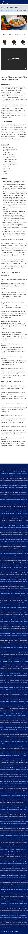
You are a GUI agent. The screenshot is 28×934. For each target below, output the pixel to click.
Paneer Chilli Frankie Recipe (11, 633)
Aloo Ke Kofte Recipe (17, 595)
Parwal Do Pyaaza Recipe (9, 605)
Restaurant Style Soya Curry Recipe (4, 586)
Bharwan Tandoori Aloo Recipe (12, 743)
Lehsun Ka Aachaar (8, 595)
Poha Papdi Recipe (6, 558)
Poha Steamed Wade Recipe (21, 626)
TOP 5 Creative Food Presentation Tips (4, 896)
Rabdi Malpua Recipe (22, 628)
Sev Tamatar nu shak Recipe (13, 673)
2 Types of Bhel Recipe (20, 642)
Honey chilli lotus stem (17, 574)
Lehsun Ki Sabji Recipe (2, 548)
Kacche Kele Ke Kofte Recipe (19, 581)
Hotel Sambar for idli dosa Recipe (14, 706)
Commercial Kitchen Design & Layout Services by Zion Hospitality (8, 800)
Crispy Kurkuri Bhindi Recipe (3, 748)
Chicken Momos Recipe (23, 755)
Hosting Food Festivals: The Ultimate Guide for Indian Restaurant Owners (8, 870)
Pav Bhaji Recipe (10, 668)
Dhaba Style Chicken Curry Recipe (16, 722)
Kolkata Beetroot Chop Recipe (5, 520)
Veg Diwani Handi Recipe (21, 706)
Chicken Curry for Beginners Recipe (19, 729)
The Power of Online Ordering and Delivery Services (13, 910)
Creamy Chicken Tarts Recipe (8, 750)
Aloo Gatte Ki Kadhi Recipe (5, 565)
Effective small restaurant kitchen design (4, 901)
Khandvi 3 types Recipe (20, 654)
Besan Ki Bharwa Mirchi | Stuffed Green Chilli (20, 586)
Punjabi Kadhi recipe (16, 661)
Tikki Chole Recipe (20, 635)
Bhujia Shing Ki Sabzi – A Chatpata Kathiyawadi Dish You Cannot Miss (13, 473)
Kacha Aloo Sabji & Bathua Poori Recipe (10, 548)
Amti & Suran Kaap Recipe (7, 508)
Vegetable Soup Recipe (12, 565)
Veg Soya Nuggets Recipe (13, 562)
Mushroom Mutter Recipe (12, 687)
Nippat (21, 574)
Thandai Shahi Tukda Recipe (4, 666)
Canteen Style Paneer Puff (11, 511)
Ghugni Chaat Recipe (2, 518)
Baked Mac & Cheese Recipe (15, 762)
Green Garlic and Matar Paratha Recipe (23, 501)
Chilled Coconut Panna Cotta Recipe (15, 753)
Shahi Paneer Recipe (2, 774)
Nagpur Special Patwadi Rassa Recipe (19, 534)
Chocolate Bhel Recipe (8, 753)
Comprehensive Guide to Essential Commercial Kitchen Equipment (17, 901)
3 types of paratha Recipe (20, 673)
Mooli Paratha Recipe (16, 689)
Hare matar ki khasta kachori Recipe (14, 708)
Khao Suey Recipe (12, 701)
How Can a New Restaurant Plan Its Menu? (7, 917)
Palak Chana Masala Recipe (18, 511)
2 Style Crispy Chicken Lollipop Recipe (5, 741)
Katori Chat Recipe (18, 619)
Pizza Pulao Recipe (20, 640)
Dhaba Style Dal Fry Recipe (8, 722)
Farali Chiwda (9, 626)
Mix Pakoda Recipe (22, 689)
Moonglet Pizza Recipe (18, 687)
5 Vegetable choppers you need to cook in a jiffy (8, 924)
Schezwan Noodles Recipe (20, 675)
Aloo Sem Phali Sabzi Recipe (19, 548)
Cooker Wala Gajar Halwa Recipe (20, 553)
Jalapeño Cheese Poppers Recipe (11, 527)
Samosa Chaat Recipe (18, 527)
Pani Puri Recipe (22, 680)
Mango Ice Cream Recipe (10, 696)
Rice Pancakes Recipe (6, 649)
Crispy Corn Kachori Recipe (21, 748)
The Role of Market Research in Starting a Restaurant (6, 861)
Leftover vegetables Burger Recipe (4, 699)
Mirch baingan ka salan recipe (3, 661)
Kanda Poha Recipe (20, 703)
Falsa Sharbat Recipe (18, 788)
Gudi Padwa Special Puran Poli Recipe (13, 663)
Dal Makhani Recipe (13, 769)
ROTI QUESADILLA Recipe (13, 741)
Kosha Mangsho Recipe (17, 699)
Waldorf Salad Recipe (6, 776)
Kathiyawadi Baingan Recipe (17, 555)
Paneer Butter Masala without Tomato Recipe (5, 640)
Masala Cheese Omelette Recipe (14, 694)
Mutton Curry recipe (19, 793)
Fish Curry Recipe (23, 713)
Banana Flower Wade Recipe (19, 515)
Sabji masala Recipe (12, 649)
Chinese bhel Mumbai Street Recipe (10, 727)
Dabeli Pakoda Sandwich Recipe (20, 520)
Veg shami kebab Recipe (21, 668)
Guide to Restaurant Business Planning (6, 868)
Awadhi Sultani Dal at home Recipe (17, 546)
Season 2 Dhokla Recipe (6, 675)
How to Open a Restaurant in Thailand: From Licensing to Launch (12, 835)
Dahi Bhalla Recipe (9, 628)
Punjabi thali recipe (19, 659)
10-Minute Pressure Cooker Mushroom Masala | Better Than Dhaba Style (20, 480)
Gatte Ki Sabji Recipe (4, 511)
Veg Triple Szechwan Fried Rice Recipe (15, 609)
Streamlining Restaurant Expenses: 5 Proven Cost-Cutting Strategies (13, 884)
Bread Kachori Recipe (15, 668)
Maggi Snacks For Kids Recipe (24, 652)
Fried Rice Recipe (6, 713)
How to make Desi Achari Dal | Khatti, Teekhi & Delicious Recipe (16, 487)
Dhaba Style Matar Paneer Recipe (7, 506)
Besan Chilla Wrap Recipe (3, 762)
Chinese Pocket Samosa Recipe (3, 525)
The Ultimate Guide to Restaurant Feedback (20, 891)
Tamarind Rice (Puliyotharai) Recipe (19, 602)
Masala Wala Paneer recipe (21, 663)
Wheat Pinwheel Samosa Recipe (13, 642)
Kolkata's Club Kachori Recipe (19, 539)
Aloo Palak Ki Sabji (3, 595)
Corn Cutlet (12, 572)
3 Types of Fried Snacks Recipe (15, 628)
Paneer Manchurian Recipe (13, 682)
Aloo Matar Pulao (9, 579)
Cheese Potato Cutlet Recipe (9, 790)
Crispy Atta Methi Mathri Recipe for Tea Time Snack (21, 558)
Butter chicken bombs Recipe (5, 734)
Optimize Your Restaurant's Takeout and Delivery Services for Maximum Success (9, 877)
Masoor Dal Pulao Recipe (11, 534)
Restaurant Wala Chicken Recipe (7, 600)
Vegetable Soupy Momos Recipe (20, 741)
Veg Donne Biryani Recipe (14, 607)
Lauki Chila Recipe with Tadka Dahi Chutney (13, 560)
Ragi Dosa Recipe (21, 621)
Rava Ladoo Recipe (7, 647)
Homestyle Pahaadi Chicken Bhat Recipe (21, 743)
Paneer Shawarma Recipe (16, 621)
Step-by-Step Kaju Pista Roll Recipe (12, 793)
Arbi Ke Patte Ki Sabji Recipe (19, 513)
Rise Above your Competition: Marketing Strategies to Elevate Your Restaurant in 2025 (12, 856)
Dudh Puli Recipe (24, 546)
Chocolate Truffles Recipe (3, 781)
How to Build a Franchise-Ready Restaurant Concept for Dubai (19, 804)
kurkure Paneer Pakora (4, 581)
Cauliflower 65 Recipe (18, 565)
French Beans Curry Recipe (25, 527)
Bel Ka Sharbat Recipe (3, 593)
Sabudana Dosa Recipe (2, 588)
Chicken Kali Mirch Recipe (3, 757)
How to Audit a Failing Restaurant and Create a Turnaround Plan (14, 802)
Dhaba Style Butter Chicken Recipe (8, 621)
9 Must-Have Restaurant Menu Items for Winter (13, 854)
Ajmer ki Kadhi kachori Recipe (16, 605)
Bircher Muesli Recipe (13, 760)
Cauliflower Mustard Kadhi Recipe (14, 501)
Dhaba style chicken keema (10, 652)
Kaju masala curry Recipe (10, 661)
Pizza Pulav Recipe (23, 666)
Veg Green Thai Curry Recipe (14, 640)
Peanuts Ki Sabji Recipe (15, 567)
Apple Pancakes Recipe (5, 619)
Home (2, 10)
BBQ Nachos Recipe (9, 762)
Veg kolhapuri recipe (6, 743)
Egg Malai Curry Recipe (5, 633)
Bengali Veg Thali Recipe (14, 654)
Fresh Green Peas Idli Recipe (7, 553)
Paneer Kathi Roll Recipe (19, 682)
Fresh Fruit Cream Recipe (11, 602)
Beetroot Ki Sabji (13, 614)
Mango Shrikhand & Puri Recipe (24, 593)
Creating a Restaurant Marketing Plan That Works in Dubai (17, 814)
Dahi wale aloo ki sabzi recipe (12, 656)
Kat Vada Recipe (13, 515)
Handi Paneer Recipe (8, 774)
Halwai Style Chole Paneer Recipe (22, 492)
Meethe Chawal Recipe (2, 499)
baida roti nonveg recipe (11, 736)
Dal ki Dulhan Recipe (24, 659)
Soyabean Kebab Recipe (23, 609)
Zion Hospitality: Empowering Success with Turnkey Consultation (20, 917)
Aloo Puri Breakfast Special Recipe (10, 588)
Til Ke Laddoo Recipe (25, 614)
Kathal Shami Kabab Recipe (22, 701)
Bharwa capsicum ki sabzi (7, 614)
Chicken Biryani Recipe (9, 757)
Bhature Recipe (19, 760)
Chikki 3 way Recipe (23, 753)
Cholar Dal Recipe (19, 656)
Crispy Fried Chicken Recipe (18, 776)
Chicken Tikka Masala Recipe (18, 727)
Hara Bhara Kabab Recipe (22, 708)
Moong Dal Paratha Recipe (25, 687)
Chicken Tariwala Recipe (8, 755)
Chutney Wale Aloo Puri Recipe (15, 616)
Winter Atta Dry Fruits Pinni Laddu (4, 560)
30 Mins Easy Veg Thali (18, 633)
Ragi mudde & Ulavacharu (8, 572)
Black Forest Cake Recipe (8, 760)
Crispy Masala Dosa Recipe (24, 746)
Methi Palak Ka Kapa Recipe (15, 518)
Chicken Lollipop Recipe (12, 729)
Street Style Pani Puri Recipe (7, 635)
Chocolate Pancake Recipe (13, 783)
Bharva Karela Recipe (5, 626)
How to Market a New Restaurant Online (7, 863)
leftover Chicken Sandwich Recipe (16, 755)
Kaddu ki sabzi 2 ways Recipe (3, 652)
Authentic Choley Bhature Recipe (19, 736)
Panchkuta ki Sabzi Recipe (9, 612)
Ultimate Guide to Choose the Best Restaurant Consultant (15, 915)
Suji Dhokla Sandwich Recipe (11, 581)
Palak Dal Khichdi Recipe (3, 612)
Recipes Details (9, 10)
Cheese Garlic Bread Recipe (22, 774)
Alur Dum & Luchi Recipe (17, 652)
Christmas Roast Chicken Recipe (19, 767)
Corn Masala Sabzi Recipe (9, 518)
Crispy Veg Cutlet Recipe (13, 647)
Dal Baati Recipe (12, 776)
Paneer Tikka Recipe (6, 682)
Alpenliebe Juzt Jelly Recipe (22, 762)
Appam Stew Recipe (25, 736)
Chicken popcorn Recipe (25, 727)
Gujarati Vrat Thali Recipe (19, 710)
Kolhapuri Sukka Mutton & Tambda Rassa (16, 506)
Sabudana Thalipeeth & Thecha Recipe (23, 532)
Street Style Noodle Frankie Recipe (12, 525)
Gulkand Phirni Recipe (8, 710)
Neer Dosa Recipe (13, 553)
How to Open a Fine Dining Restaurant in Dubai (10, 847)
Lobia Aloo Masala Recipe (12, 586)
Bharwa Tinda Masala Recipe (15, 600)
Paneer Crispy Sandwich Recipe (11, 513)
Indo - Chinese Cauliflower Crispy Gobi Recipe (12, 748)
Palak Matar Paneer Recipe (12, 619)
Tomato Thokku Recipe (3, 567)
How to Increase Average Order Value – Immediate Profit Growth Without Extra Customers (10, 795)
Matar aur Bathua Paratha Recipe (6, 501)
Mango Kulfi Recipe (4, 696)
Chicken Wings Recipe (24, 793)
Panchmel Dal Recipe (3, 616)
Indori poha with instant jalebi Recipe (19, 649)
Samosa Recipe (25, 675)
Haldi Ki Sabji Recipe (21, 612)
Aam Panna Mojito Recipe (24, 788)
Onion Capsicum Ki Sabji (17, 593)
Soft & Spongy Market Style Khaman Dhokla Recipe (5, 494)
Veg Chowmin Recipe (2, 790)
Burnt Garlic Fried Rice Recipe (14, 774)
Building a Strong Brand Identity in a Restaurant (14, 882)
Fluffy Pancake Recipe (17, 713)
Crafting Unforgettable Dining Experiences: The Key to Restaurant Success (17, 875)
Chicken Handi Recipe (23, 769)
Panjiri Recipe (22, 619)
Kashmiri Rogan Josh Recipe (7, 703)
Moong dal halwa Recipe (10, 689)
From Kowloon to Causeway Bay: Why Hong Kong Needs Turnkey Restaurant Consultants (12, 844)
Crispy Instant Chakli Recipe (21, 508)
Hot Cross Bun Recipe (21, 781)
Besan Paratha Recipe (23, 760)
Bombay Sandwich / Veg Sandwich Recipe (20, 734)
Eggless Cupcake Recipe (15, 715)
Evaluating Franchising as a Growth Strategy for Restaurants (9, 898)
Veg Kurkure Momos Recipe (24, 565)
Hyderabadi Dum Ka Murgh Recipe (4, 602)
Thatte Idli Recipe (22, 661)
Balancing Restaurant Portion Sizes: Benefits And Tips (20, 889)
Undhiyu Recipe (18, 769)
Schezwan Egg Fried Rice (13, 675)
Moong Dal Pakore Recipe (20, 647)
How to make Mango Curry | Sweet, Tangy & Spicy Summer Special (9, 485)
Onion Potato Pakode (14, 579)
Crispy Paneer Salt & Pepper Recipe (16, 746)
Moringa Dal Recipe (25, 539)
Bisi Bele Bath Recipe (20, 607)
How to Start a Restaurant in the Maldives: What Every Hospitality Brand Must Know (17, 830)
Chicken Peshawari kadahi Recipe (4, 729)
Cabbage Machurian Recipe (11, 539)
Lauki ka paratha (2, 572)
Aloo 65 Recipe (13, 595)
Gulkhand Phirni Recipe (9, 781)
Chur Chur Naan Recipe (20, 750)
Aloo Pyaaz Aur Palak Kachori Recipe (6, 515)
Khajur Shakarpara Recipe (22, 567)
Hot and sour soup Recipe (6, 708)
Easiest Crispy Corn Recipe (3, 579)
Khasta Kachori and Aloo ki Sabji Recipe (4, 642)
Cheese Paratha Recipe (24, 757)
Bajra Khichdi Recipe (8, 616)
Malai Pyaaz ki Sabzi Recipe (22, 560)
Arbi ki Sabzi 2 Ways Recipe (11, 666)
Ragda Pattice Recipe (3, 767)
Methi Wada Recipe (7, 562)
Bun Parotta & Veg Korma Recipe (23, 600)
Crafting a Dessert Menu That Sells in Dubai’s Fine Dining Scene (12, 807)
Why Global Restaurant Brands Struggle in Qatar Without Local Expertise (13, 821)
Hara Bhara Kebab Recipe (16, 790)
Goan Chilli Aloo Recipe (3, 541)
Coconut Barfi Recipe (15, 750)
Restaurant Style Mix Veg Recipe (20, 541)
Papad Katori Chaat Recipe (11, 680)
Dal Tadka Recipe (8, 769)
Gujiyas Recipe (13, 710)
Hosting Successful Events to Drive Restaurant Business (20, 894)
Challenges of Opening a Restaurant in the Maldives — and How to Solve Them (9, 828)
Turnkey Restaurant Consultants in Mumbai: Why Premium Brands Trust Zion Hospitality (14, 849)
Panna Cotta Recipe (17, 680)
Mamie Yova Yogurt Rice (22, 696)
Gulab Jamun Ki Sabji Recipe (19, 614)
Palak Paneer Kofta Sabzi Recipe (20, 525)
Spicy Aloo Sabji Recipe (19, 562)
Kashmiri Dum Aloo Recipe (14, 703)
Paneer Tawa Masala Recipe (7, 654)
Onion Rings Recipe (22, 790)
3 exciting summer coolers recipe (12, 659)
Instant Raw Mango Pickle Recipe (3, 659)
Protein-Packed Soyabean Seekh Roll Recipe (7, 546)
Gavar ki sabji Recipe (17, 588)
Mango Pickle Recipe (20, 694)
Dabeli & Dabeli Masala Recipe (7, 746)
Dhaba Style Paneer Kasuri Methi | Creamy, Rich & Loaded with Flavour (8, 468)
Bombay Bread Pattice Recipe (9, 499)
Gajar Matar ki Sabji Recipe (16, 499)
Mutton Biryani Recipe (6, 687)
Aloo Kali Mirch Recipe (15, 532)
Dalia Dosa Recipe (6, 663)
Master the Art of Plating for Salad (13, 896)
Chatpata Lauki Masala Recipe (4, 534)
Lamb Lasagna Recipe (11, 699)
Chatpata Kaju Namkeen (9, 567)
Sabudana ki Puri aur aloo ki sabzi (10, 574)
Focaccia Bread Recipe (11, 713)
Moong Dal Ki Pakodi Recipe (4, 689)
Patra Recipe (2, 654)
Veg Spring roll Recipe (6, 656)
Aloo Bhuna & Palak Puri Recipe (9, 555)
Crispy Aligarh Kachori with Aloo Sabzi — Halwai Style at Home (10, 471)
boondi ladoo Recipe (12, 734)
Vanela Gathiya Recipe (5, 539)
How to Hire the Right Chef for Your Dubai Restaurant (15, 816)
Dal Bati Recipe (1, 746)
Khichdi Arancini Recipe (6, 701)
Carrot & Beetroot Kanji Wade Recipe (6, 609)
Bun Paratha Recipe (24, 656)
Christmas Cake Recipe (6, 788)
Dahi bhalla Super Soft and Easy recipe (10, 767)
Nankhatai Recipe (25, 640)
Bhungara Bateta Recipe (12, 558)
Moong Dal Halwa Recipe (19, 783)
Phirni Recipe (5, 680)
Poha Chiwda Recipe (4, 513)
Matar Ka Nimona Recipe (18, 666)
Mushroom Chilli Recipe (15, 626)
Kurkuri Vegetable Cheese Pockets (6, 607)
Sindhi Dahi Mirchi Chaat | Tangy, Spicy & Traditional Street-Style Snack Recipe (14, 478)
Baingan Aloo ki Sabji (22, 572)
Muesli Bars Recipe (25, 783)
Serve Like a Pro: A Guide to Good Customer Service (18, 863)
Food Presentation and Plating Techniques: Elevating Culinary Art (14, 908)
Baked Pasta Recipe (6, 736)
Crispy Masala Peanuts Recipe (9, 532)
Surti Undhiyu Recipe (15, 612)
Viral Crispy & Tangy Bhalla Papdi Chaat (11, 541)
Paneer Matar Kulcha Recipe (14, 508)
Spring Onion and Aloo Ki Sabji (9, 593)
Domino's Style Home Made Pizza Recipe (15, 720)
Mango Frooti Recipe (16, 696)
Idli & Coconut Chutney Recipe (5, 706)
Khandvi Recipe (16, 701)
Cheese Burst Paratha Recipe (14, 635)
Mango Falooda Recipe (15, 781)
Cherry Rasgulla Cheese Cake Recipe (17, 757)
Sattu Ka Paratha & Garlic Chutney (14, 492)
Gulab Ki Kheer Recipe (6, 783)
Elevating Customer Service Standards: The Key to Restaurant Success (19, 868)
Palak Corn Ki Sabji (17, 572)
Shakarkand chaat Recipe (6, 673)
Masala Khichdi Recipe (6, 694)
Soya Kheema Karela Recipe (13, 520)
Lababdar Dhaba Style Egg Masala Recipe (4, 492)
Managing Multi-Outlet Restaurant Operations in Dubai (13, 809)
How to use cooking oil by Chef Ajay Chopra (18, 922)
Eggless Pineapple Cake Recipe (8, 715)
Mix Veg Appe (3, 574)
